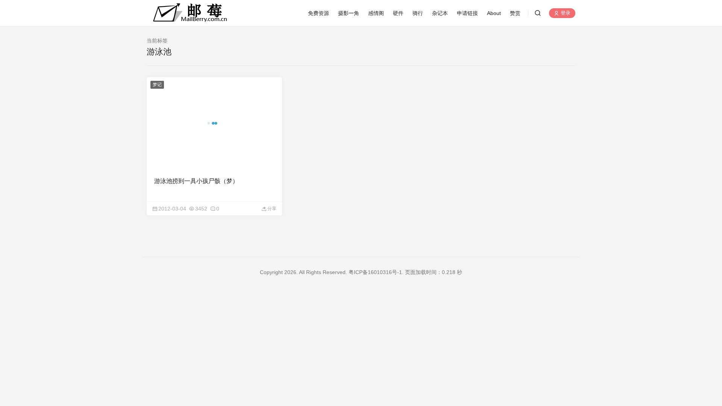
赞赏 (515, 13)
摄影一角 (348, 13)
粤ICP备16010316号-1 (375, 272)
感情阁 (376, 13)
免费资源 (318, 13)
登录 (564, 13)
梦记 (157, 84)
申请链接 (467, 13)
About (494, 13)
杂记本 (440, 13)
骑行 (418, 13)
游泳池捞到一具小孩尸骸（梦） (196, 181)
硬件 (398, 13)
